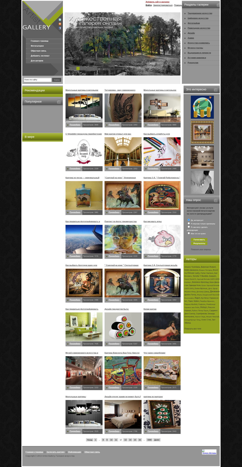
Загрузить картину (56, 452)
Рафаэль (201, 304)
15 (135, 440)
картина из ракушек (153, 397)
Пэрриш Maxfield (190, 304)
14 (130, 440)
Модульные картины (76, 397)
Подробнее (75, 125)
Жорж (199, 295)
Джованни (215, 291)
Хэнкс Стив (206, 320)
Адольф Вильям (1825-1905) (208, 279)
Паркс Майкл (193, 301)
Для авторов (37, 61)
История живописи (197, 58)
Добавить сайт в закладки (157, 2)
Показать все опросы (201, 249)
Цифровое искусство (198, 18)
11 (116, 440)
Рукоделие (193, 63)
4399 (149, 440)
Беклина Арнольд (200, 282)
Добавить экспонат (40, 56)
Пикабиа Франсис (207, 301)
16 (140, 440)
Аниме (191, 38)
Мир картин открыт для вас (118, 134)
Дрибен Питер (190, 295)
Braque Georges (205, 270)
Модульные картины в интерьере (82, 90)
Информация (74, 452)
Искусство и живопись (199, 43)
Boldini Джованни (191, 270)
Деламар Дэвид (203, 292)
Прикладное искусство (199, 28)
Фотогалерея (37, 46)
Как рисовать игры (153, 221)
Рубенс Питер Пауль (200, 310)
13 (125, 440)
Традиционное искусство (200, 13)
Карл (197, 297)
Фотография (194, 23)
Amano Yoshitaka (192, 267)
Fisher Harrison (207, 273)
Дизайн (191, 33)
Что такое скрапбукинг (154, 353)
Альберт (187, 282)
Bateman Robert (208, 267)
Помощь (178, 5)
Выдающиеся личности (199, 53)
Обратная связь (38, 51)
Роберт (203, 307)
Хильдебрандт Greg (192, 320)
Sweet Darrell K (190, 279)
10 (111, 440)
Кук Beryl (204, 298)
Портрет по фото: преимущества (121, 221)
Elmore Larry (194, 273)
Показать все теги (192, 329)
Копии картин (150, 309)
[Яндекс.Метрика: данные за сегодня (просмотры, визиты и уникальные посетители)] (209, 451)
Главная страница (39, 41)
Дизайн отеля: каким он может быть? (123, 397)
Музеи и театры (195, 48)
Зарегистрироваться (163, 5)
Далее (156, 440)
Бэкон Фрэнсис (201, 288)
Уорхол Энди (200, 317)
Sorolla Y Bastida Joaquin (204, 276)
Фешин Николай (212, 317)
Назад (89, 440)
